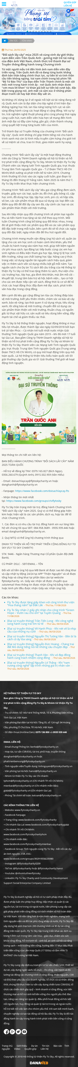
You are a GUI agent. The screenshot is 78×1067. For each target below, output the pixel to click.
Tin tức (14, 40)
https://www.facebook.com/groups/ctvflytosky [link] (33, 500)
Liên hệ (44, 1048)
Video (17, 1048)
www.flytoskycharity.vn (27, 810)
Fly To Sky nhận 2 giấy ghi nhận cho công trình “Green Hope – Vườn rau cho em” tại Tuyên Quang (40, 613)
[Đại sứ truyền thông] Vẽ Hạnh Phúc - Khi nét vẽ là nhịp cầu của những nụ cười (41, 630)
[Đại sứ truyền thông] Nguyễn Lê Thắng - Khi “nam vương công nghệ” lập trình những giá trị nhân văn (39, 665)
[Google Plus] (12, 1030)
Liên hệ (68, 5)
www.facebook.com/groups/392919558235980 (28, 858)
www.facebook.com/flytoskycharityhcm (25, 834)
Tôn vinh (27, 40)
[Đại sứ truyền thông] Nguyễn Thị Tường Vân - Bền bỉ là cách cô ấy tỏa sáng (41, 637)
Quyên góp (30, 1048)
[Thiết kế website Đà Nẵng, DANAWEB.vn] (39, 1062)
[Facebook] (6, 1030)
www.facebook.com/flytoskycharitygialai (47, 824)
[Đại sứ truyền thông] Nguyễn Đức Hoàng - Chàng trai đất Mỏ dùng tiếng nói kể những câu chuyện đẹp (41, 647)
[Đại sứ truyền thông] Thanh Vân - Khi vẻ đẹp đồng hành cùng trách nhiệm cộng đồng (41, 656)
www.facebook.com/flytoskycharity (37, 819)
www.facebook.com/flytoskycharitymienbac (27, 844)
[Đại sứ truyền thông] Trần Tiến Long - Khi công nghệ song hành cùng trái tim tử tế (40, 622)
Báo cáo (58, 1045)
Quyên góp (70, 2)
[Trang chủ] (4, 41)
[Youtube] (24, 1030)
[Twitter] (18, 1030)
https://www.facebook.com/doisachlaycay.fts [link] (42, 491)
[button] (27, 31)
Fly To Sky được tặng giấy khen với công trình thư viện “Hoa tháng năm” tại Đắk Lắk (40, 603)
